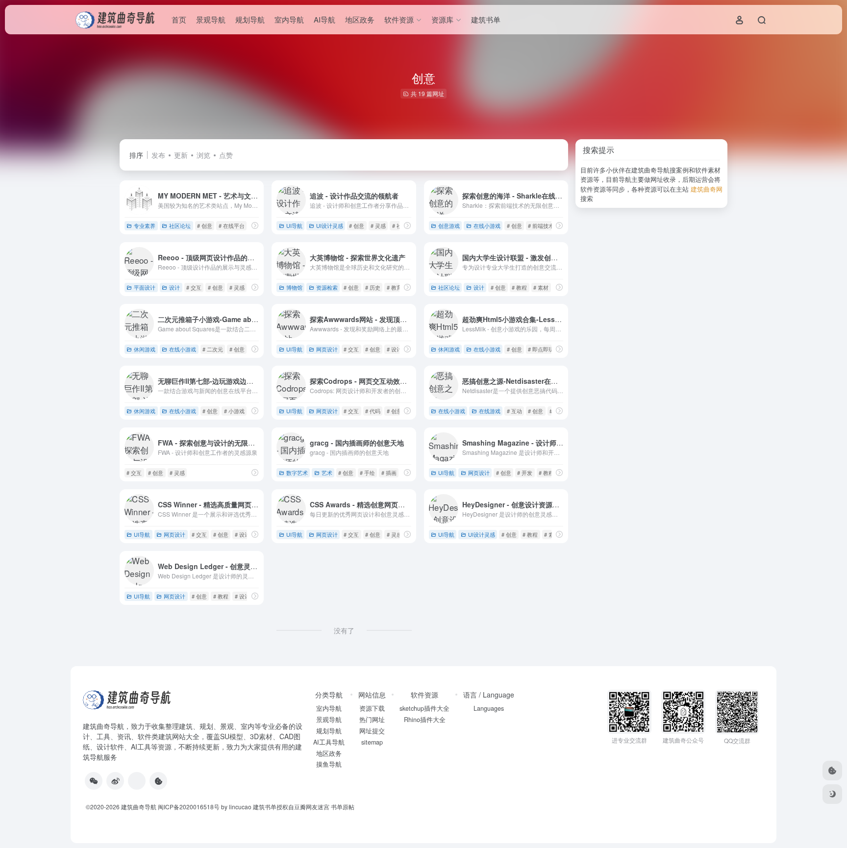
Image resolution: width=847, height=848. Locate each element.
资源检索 (327, 287)
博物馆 (294, 287)
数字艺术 (297, 472)
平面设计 (144, 287)
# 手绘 (367, 472)
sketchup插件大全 (424, 708)
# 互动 (514, 411)
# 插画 (389, 472)
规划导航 (250, 19)
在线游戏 (489, 411)
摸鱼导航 (329, 764)
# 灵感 (378, 225)
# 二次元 (212, 349)
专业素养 (144, 225)
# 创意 (204, 225)
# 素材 (540, 287)
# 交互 (193, 287)
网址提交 (372, 730)
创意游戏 (449, 225)
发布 (158, 155)
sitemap (372, 742)
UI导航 (294, 225)
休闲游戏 (144, 349)
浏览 (203, 155)
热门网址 (372, 719)
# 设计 (394, 349)
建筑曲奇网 (706, 189)
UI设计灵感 (329, 225)
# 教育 (394, 287)
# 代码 (372, 411)
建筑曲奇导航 (103, 726)
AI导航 (324, 19)
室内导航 (289, 19)
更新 (181, 155)
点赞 (226, 155)
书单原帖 (342, 806)
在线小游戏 (486, 225)
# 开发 (524, 472)
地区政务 (359, 19)
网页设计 (327, 349)
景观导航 (210, 19)
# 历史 (372, 287)
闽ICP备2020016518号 (189, 806)
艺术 (327, 472)
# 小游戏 (234, 411)
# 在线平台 (232, 225)
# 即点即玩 (541, 349)
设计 (174, 287)
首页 (179, 19)
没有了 (344, 630)
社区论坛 (180, 225)
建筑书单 (485, 19)
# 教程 (519, 287)
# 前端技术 (541, 225)
